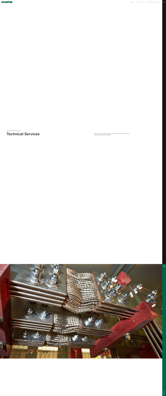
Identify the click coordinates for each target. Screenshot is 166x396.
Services (132, 2)
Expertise (138, 2)
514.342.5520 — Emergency (153, 2)
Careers (144, 2)
